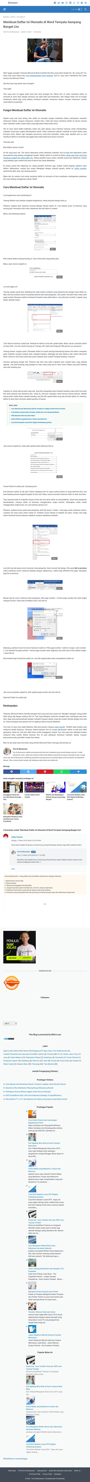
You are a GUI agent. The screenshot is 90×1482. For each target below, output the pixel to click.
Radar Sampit (8, 1064)
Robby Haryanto (17, 837)
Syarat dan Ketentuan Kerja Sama (60, 1471)
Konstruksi (59, 1057)
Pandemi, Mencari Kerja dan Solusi (41, 1312)
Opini (46, 1061)
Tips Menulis (49, 1064)
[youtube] (63, 3)
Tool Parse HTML (34, 1474)
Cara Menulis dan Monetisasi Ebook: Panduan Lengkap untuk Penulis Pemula (38, 409)
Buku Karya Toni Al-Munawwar (55, 1051)
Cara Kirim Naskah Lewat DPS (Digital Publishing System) (31, 422)
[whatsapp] (74, 3)
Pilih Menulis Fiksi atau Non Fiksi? (23, 416)
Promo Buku (64, 1061)
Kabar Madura (16, 1057)
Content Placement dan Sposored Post (18, 1054)
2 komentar (37, 32)
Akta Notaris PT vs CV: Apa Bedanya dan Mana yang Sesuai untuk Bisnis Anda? (36, 1099)
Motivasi (36, 1061)
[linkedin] (70, 3)
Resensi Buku (22, 1064)
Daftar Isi (77, 1471)
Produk (53, 1061)
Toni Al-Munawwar (23, 852)
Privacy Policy (47, 1474)
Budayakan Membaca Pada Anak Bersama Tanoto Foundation (12, 819)
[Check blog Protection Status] (8, 1039)
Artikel (15, 1051)
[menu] (6, 9)
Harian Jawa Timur (70, 1054)
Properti (76, 1061)
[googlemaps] (78, 3)
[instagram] (66, 3)
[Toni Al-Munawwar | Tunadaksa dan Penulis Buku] (14, 3)
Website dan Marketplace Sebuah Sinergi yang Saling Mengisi (55, 797)
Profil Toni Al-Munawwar (26, 1471)
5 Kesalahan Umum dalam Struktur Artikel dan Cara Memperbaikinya (35, 412)
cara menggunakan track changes (39, 76)
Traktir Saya (12, 1471)
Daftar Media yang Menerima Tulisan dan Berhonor (29, 419)
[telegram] (82, 3)
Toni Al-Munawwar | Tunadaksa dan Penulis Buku (48, 1478)
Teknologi (36, 1064)
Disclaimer (57, 1474)
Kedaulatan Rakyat (33, 1057)
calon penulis (60, 727)
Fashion (41, 1054)
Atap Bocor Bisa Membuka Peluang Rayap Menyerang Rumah (29, 1088)
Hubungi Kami (42, 1471)
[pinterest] (86, 3)
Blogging (35, 1051)
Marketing (25, 1061)
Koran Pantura (72, 1057)
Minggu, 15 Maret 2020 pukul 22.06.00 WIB (26, 840)
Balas (13, 869)
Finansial (50, 1054)
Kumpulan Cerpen (10, 1061)
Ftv (59, 1054)
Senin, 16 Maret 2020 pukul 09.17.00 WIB (31, 855)
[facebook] (55, 3)
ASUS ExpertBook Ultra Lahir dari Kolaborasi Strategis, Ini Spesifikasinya (33, 1095)
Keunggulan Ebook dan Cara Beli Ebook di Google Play (12, 797)
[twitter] (59, 3)
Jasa (5, 1057)
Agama (6, 1051)
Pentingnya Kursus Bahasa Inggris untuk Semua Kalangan (28, 1092)
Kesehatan (48, 1057)
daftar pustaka (80, 168)
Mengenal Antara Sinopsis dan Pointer (43, 1292)
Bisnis (25, 1051)
